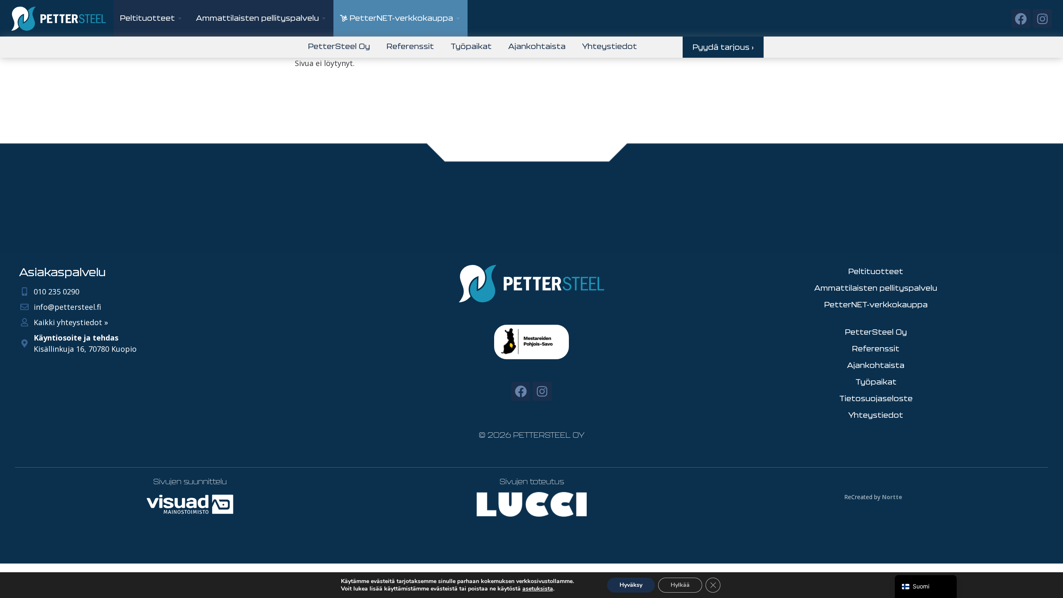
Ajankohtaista (537, 46)
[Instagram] (1042, 18)
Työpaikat (471, 46)
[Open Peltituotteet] (180, 18)
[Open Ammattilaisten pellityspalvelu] (324, 18)
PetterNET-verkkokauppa (876, 304)
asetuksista (537, 589)
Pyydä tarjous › (723, 46)
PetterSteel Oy (339, 46)
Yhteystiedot (609, 46)
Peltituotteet (875, 271)
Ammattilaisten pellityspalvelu (875, 287)
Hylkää (680, 585)
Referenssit (410, 46)
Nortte (892, 497)
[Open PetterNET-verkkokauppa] (458, 18)
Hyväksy (631, 585)
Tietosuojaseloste (876, 398)
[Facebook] (1021, 18)
